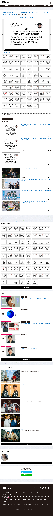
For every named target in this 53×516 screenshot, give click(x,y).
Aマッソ (22, 370)
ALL (38, 5)
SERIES (29, 5)
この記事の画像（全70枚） (6, 52)
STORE (49, 5)
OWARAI (6, 5)
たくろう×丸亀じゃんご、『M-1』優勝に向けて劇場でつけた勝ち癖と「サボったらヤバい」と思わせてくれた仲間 (36, 180)
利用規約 (48, 504)
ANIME (24, 5)
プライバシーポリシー (36, 504)
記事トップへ (26, 17)
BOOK (29, 499)
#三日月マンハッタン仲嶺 (6, 114)
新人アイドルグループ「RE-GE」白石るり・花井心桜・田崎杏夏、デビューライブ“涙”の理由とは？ (36, 190)
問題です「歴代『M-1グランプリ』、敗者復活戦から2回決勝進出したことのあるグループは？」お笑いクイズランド (36, 153)
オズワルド (22, 429)
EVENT (5, 501)
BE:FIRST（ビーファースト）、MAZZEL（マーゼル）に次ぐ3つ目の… (31, 401)
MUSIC (11, 5)
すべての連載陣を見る (26, 462)
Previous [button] (1, 457)
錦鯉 (21, 414)
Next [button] (50, 457)
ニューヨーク (23, 384)
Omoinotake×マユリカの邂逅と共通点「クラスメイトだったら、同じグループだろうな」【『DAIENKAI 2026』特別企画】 (34, 202)
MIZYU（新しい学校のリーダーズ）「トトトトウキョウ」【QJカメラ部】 (33, 310)
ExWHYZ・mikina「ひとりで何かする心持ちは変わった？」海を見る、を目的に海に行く (35, 323)
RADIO (24, 499)
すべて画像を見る (26, 287)
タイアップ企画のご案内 (18, 504)
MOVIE (15, 5)
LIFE (33, 499)
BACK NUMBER (43, 5)
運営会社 (43, 504)
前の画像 (21, 17)
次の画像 (31, 17)
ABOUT (4, 504)
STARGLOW (23, 399)
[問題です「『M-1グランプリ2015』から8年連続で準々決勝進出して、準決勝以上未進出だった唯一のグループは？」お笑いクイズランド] (5, 57)
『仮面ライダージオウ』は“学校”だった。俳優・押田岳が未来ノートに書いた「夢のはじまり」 (36, 298)
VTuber (20, 5)
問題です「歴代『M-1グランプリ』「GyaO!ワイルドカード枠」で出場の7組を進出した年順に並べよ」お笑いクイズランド (36, 125)
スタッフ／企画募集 (27, 504)
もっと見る (26, 444)
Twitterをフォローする (27, 472)
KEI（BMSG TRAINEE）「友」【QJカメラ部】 (28, 335)
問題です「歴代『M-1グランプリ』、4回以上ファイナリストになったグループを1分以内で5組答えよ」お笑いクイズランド (36, 139)
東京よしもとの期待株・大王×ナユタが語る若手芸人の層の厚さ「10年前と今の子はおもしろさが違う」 (36, 169)
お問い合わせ (10, 504)
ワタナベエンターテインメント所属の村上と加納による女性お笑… (30, 371)
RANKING (34, 5)
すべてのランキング (26, 359)
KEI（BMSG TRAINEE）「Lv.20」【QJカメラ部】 (29, 348)
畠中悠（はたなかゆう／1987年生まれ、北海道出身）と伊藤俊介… (30, 430)
